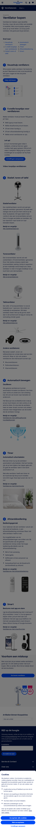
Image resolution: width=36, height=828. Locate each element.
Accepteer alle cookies (18, 818)
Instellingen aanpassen (18, 826)
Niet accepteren (18, 822)
